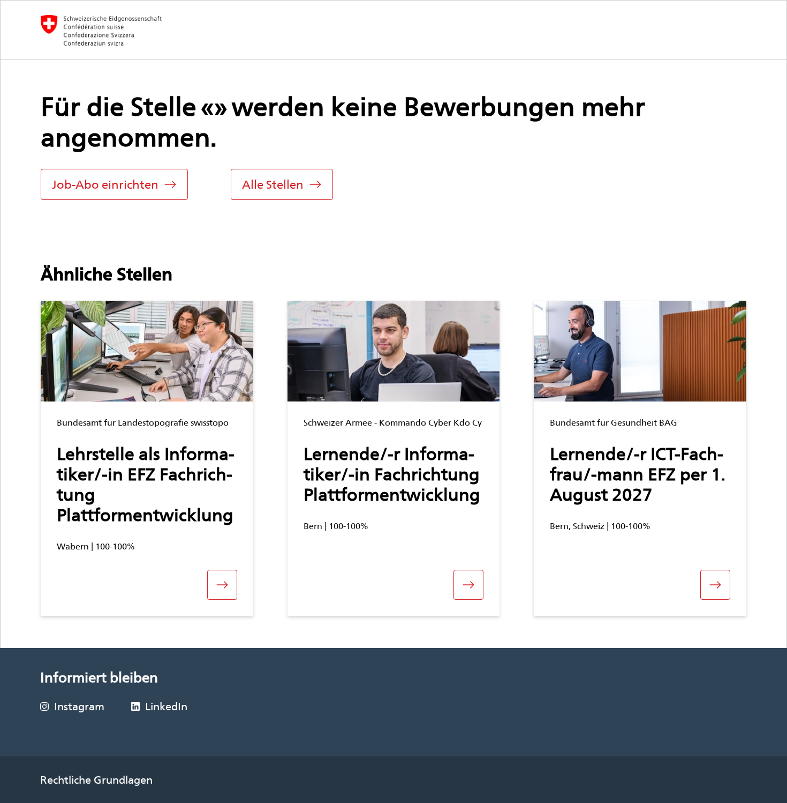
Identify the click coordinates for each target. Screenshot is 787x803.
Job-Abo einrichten (105, 184)
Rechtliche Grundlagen (96, 780)
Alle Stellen (273, 184)
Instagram (79, 706)
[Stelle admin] (101, 30)
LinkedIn (166, 706)
